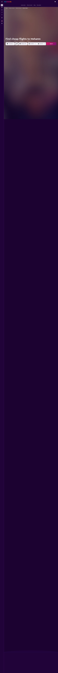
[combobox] (22, 41)
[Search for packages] (1, 12)
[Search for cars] (1, 10)
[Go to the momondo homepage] (7, 1)
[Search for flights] (1, 5)
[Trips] (1, 18)
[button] (2, 2)
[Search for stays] (1, 7)
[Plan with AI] (1, 14)
